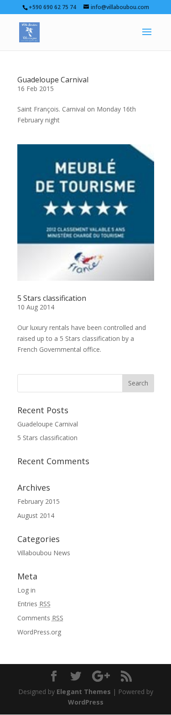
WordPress (86, 702)
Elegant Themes (84, 691)
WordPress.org (39, 632)
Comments (40, 618)
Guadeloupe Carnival (52, 80)
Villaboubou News (43, 552)
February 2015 (38, 501)
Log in (26, 590)
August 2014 (35, 515)
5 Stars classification (51, 298)
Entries (34, 603)
